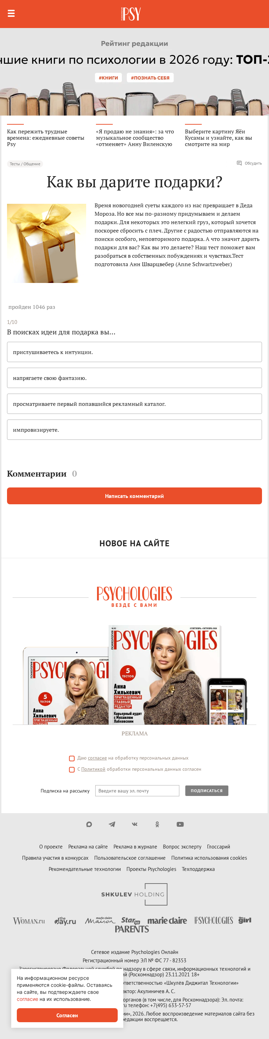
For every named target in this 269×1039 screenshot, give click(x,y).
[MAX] (89, 824)
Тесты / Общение (25, 163)
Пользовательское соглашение (130, 857)
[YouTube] (180, 824)
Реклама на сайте (88, 846)
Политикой (93, 769)
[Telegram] (112, 824)
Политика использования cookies (209, 857)
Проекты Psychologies (151, 869)
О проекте (51, 846)
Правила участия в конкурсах (55, 857)
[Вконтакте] (134, 824)
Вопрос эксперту (182, 846)
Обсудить (253, 163)
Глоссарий (218, 846)
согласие (97, 758)
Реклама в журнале (135, 846)
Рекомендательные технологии (85, 869)
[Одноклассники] (157, 824)
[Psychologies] (131, 14)
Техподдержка (198, 869)
